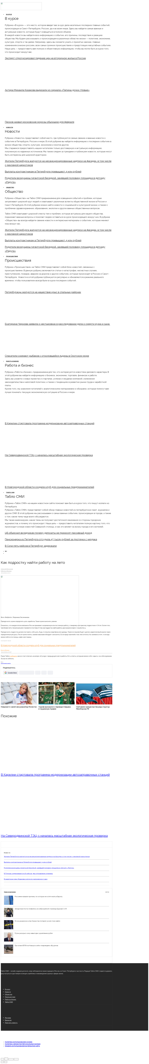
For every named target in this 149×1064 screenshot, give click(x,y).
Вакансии (8, 1020)
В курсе (9, 14)
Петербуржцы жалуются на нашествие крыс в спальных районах (43, 292)
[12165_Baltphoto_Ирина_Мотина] (21, 450)
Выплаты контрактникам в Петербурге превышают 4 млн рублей (43, 171)
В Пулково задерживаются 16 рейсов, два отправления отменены (28, 873)
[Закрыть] (2, 1059)
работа (9, 663)
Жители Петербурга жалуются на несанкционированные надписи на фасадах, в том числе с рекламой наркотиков (47, 856)
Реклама (8, 1018)
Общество (10, 187)
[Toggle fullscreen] (11, 1059)
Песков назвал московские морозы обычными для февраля (39, 121)
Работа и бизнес (12, 361)
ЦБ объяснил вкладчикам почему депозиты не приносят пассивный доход (48, 532)
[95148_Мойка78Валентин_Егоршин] (21, 350)
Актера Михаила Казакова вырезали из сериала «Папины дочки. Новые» (47, 90)
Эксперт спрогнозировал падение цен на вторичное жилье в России (45, 58)
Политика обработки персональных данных (22, 1044)
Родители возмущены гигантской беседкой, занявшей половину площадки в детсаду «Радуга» (39, 868)
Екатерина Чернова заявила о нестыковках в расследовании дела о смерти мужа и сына (57, 323)
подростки (6, 663)
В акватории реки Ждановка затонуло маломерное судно (25, 879)
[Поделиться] (6, 1058)
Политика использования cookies (18, 1042)
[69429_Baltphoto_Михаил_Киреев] (21, 418)
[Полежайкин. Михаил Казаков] (21, 84)
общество (2, 663)
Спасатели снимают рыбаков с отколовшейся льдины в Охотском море (47, 355)
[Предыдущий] (2, 1062)
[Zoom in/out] (16, 1059)
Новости (9, 127)
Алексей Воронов (7, 569)
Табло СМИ (10, 492)
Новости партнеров (56, 892)
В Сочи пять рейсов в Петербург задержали (31, 545)
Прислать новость (11, 1023)
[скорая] (21, 318)
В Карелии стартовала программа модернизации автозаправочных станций (49, 423)
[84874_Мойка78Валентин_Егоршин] (21, 116)
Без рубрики (5, 650)
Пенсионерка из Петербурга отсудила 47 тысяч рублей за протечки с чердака (51, 539)
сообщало (13, 656)
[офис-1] (21, 481)
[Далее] (5, 1062)
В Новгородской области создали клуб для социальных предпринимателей (49, 487)
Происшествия (12, 256)
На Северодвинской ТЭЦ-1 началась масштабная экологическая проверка (49, 455)
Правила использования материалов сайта (22, 1046)
